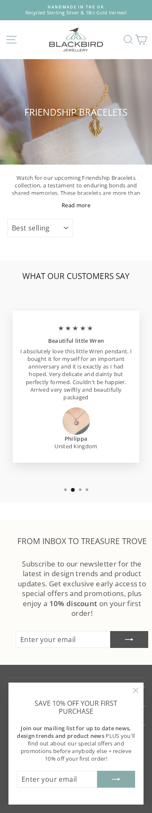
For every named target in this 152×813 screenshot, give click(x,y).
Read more (76, 205)
